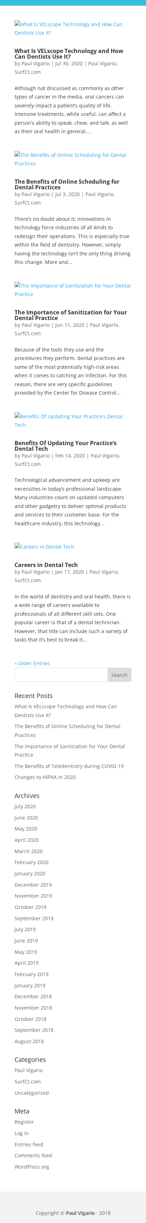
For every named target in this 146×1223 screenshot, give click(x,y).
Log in (22, 1133)
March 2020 (29, 851)
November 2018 (33, 1007)
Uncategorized (32, 1092)
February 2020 (32, 862)
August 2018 (29, 1041)
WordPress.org (32, 1166)
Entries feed (29, 1144)
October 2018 (30, 1019)
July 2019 (25, 929)
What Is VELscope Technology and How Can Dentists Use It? (69, 53)
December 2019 (33, 884)
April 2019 (27, 962)
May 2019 (26, 952)
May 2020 (26, 828)
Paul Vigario (36, 63)
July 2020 (25, 806)
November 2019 (33, 895)
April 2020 (27, 840)
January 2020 (30, 873)
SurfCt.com (28, 72)
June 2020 (26, 817)
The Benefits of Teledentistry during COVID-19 (69, 766)
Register (24, 1121)
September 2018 (34, 1030)
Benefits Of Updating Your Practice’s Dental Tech (66, 446)
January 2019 (30, 985)
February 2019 (32, 974)
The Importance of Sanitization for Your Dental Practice (71, 315)
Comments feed (33, 1155)
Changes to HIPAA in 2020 (45, 777)
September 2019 (34, 918)
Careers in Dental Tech (46, 565)
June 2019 (26, 940)
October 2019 (30, 907)
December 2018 (33, 996)
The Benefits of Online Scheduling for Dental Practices (67, 184)
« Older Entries (32, 663)
